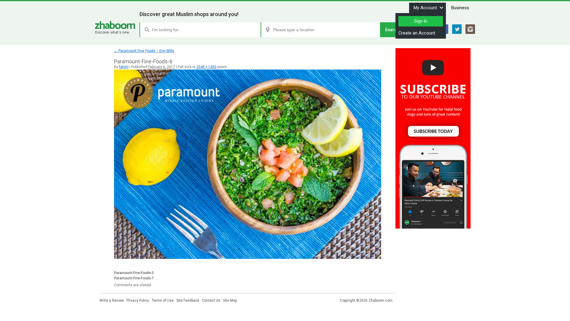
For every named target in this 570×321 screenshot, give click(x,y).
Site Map (230, 300)
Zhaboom (115, 25)
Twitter (457, 29)
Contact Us (211, 300)
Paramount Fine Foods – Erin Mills (144, 51)
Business (460, 7)
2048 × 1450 (206, 67)
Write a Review (111, 300)
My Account (425, 7)
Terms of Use (163, 300)
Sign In (420, 21)
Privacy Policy (137, 300)
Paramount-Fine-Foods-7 (134, 278)
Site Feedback (187, 300)
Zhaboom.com (380, 300)
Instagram (470, 29)
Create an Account (416, 33)
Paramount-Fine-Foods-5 (134, 273)
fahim (124, 67)
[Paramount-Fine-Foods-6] (247, 258)
